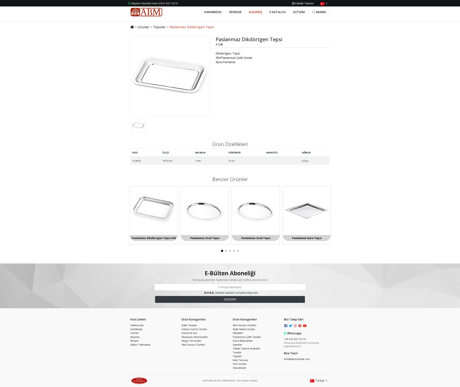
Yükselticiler (239, 368)
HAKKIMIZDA (213, 12)
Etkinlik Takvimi (304, 3)
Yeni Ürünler (240, 364)
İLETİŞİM (299, 12)
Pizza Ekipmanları (243, 340)
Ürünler (143, 27)
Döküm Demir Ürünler (194, 329)
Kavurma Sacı (189, 333)
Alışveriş (135, 337)
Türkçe (319, 381)
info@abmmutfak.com (297, 359)
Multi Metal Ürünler (244, 329)
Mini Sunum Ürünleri (193, 344)
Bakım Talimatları (140, 344)
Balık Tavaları (189, 325)
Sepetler (237, 344)
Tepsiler (159, 27)
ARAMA (320, 12)
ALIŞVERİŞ (255, 12)
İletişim (134, 340)
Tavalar (237, 352)
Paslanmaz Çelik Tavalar (247, 337)
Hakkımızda (137, 325)
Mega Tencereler (191, 340)
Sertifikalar (136, 329)
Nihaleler (238, 333)
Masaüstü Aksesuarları (194, 337)
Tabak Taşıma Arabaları (246, 348)
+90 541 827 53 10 (295, 339)
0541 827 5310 (154, 3)
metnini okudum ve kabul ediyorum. (231, 292)
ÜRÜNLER (235, 12)
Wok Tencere (240, 360)
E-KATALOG (278, 12)
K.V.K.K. (209, 292)
